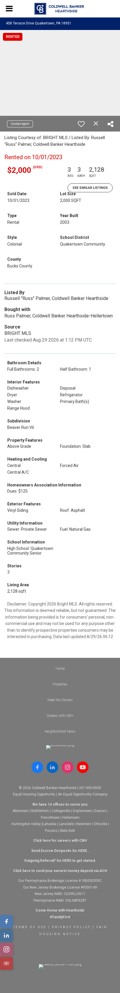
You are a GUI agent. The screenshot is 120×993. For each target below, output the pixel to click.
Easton (100, 811)
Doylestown (82, 811)
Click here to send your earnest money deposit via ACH (60, 871)
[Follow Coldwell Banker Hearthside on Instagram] (67, 767)
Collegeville (61, 811)
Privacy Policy (71, 927)
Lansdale (66, 824)
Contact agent (20, 123)
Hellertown (71, 818)
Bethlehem (40, 811)
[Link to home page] (60, 8)
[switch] (81, 123)
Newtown (83, 824)
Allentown (21, 811)
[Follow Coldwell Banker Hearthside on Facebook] (37, 767)
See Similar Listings (90, 188)
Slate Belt (67, 831)
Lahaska (49, 824)
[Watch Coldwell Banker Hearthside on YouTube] (83, 767)
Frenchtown (50, 818)
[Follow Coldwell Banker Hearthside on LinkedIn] (52, 767)
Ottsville (100, 824)
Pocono (51, 831)
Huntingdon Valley (26, 824)
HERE (82, 851)
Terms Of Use (30, 927)
